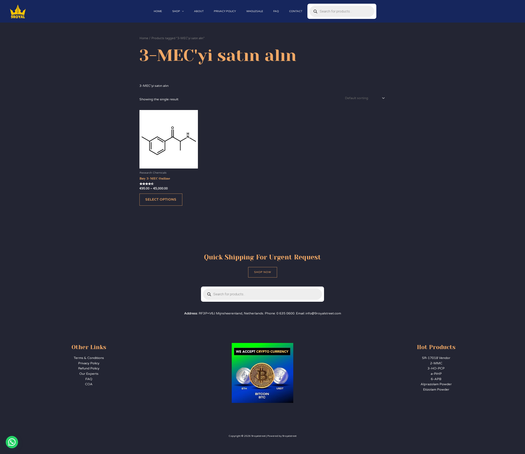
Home (158, 11)
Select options (160, 199)
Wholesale (254, 11)
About (199, 11)
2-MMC (436, 363)
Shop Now (262, 272)
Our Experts (88, 374)
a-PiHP (436, 374)
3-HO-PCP (436, 368)
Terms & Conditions (89, 358)
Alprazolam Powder (436, 384)
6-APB (436, 379)
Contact (295, 11)
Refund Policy (88, 368)
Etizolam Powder (436, 390)
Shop (176, 11)
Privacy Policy (225, 11)
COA (88, 384)
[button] (182, 11)
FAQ (276, 11)
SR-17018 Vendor (436, 358)
